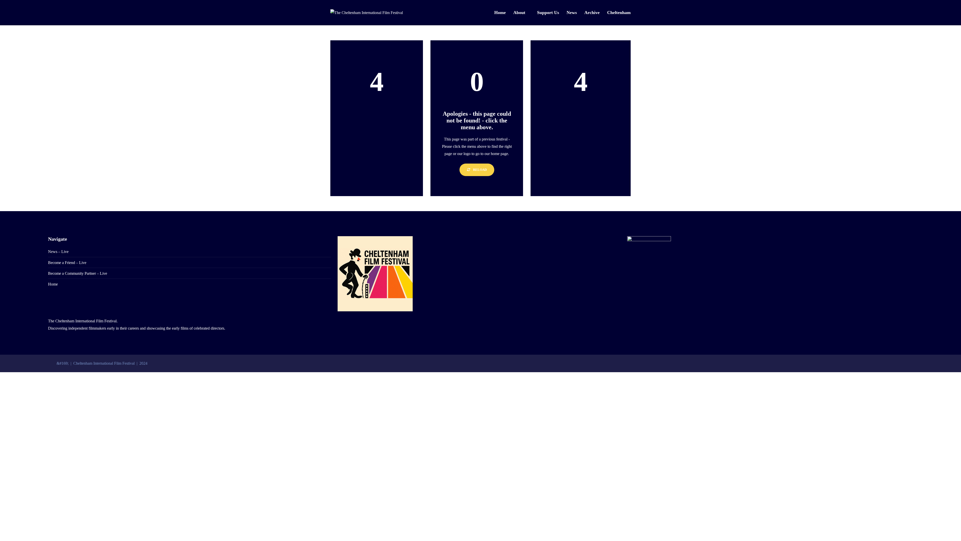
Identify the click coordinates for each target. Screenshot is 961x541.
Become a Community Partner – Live (77, 273)
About (519, 12)
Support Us (548, 12)
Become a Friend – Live (67, 262)
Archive (592, 12)
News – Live (58, 251)
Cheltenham (619, 12)
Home (500, 12)
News (572, 12)
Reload (479, 170)
